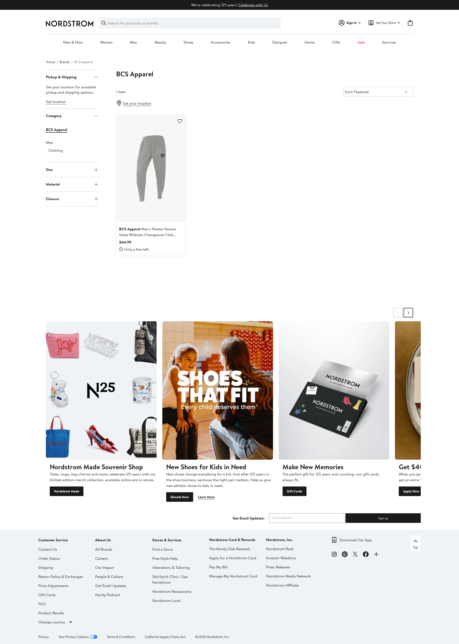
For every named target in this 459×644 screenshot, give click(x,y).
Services (389, 42)
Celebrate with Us (253, 4)
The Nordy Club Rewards (229, 548)
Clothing (55, 150)
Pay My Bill (218, 567)
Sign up (383, 518)
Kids (251, 42)
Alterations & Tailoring (171, 567)
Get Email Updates (110, 585)
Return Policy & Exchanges (60, 576)
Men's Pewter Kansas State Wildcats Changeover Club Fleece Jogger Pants (147, 234)
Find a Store (162, 549)
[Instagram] (334, 555)
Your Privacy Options (73, 636)
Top (415, 547)
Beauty (160, 42)
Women (106, 42)
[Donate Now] (217, 390)
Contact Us (47, 549)
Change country (51, 622)
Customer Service (53, 539)
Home (310, 42)
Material (53, 184)
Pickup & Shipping (61, 77)
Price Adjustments (53, 585)
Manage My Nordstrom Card (233, 576)
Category (53, 116)
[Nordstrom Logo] (69, 24)
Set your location (137, 103)
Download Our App (355, 539)
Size (49, 169)
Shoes (188, 42)
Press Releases (278, 567)
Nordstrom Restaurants (171, 591)
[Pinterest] (345, 555)
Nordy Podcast (107, 594)
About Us (103, 539)
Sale (361, 42)
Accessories (220, 42)
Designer (279, 42)
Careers (101, 558)
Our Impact (104, 567)
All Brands (103, 549)
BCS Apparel (56, 129)
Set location (56, 101)
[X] (355, 555)
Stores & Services (166, 539)
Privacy (43, 636)
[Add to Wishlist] (179, 121)
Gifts (336, 42)
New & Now (73, 42)
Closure (52, 199)
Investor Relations (281, 557)
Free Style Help (165, 558)
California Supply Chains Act (165, 636)
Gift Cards (294, 491)
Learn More (206, 497)
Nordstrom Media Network (288, 576)
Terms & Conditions (121, 636)
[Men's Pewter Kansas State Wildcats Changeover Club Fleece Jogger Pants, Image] (151, 168)
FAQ (42, 603)
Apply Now (411, 491)
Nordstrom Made (66, 491)
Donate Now (179, 497)
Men (133, 42)
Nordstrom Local (166, 600)
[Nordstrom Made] (101, 390)
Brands (65, 62)
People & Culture (109, 576)
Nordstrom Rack (280, 548)
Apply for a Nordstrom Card (232, 557)
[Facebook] (366, 555)
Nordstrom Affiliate (282, 585)
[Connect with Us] (376, 555)
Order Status (49, 558)
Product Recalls (51, 613)
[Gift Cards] (334, 390)
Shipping (45, 567)
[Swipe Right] (408, 312)
